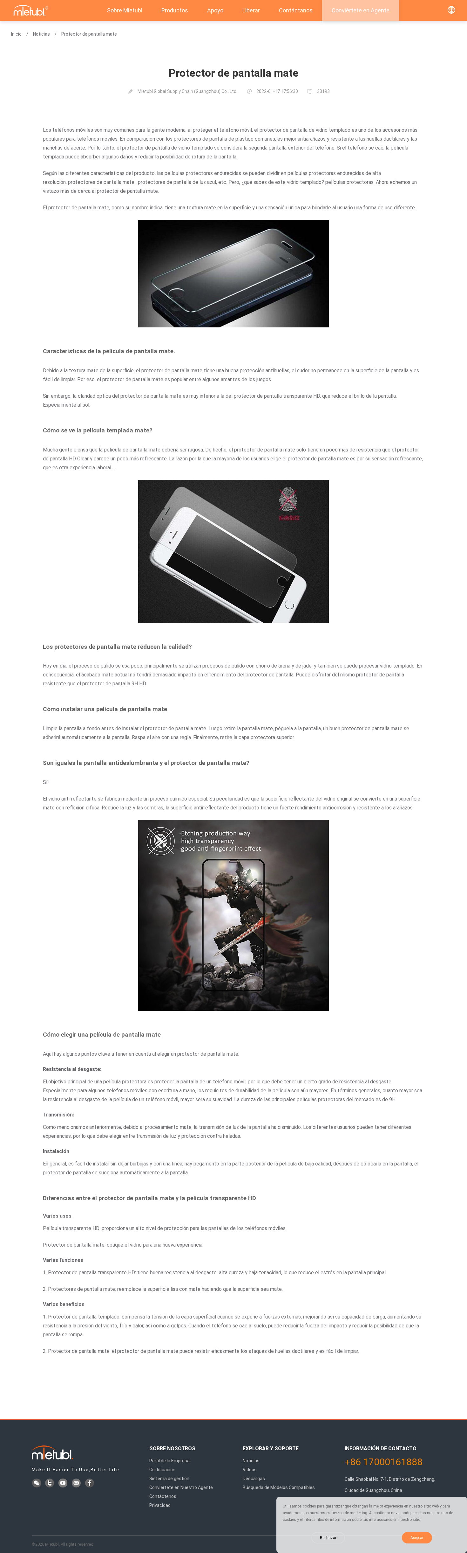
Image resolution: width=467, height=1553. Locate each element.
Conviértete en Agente (360, 10)
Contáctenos (162, 1496)
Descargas (254, 1478)
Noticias (41, 34)
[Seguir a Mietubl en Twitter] (50, 1484)
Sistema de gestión (169, 1478)
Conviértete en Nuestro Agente (181, 1487)
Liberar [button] (251, 10)
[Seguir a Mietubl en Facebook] (90, 1484)
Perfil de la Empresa (169, 1460)
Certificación (162, 1469)
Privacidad (160, 1505)
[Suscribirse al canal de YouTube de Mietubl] (63, 1484)
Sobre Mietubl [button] (124, 10)
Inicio (16, 34)
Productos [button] (174, 10)
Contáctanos (296, 10)
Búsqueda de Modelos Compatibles (279, 1487)
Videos (250, 1469)
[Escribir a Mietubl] (77, 1484)
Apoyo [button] (215, 10)
